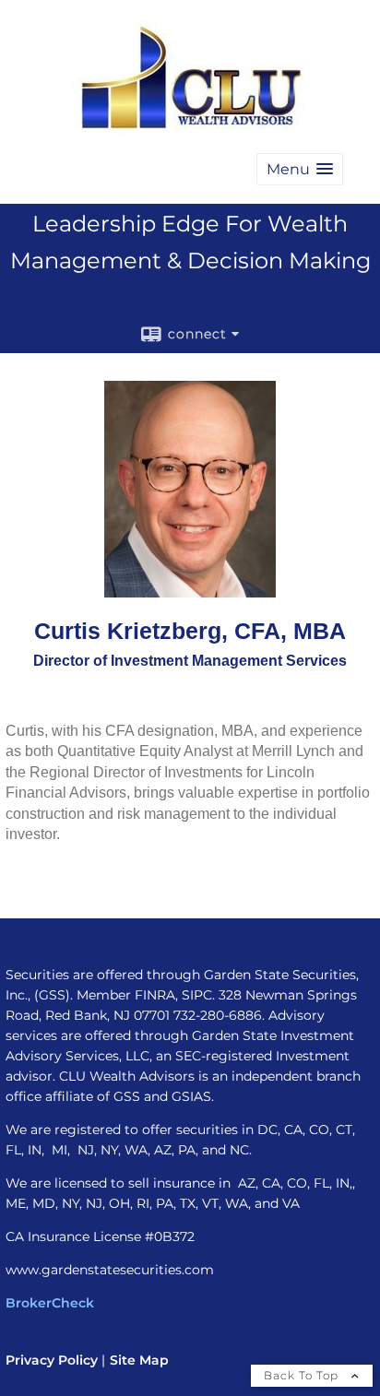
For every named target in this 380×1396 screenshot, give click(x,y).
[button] (299, 169)
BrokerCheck (50, 1303)
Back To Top (303, 1375)
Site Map (139, 1360)
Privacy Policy (52, 1360)
